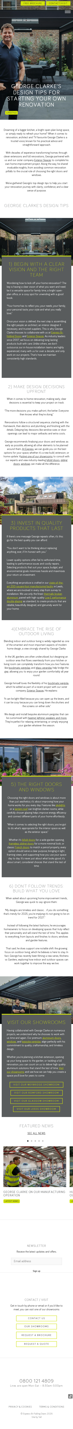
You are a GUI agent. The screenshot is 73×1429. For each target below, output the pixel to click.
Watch (36, 59)
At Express (28, 449)
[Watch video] (36, 997)
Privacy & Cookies (20, 1407)
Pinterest (43, 1396)
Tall (40, 1417)
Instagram (16, 1396)
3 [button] (35, 1141)
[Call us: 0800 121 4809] (4, 3)
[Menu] (67, 12)
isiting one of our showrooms (37, 456)
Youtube (56, 1396)
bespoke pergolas (31, 1041)
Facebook (2, 1396)
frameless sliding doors (21, 843)
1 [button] (28, 1141)
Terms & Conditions (51, 1407)
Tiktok (70, 1396)
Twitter (29, 1396)
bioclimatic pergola (58, 683)
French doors (22, 847)
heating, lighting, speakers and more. (47, 718)
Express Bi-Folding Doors (36, 11)
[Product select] (5, 12)
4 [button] (39, 1141)
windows (25, 464)
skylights (60, 805)
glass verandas (44, 668)
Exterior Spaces (42, 160)
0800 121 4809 (36, 1381)
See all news (37, 1133)
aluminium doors (51, 1038)
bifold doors (53, 460)
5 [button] (42, 1141)
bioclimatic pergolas (19, 668)
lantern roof (21, 809)
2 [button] (31, 1141)
